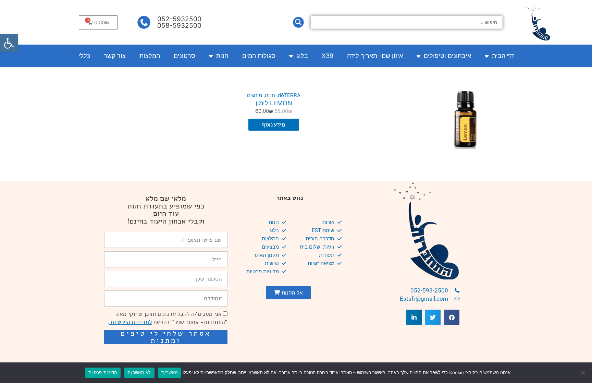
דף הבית (503, 55)
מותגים (254, 95)
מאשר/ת (169, 372)
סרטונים (184, 55)
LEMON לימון (274, 103)
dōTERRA (289, 95)
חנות (222, 55)
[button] (9, 43)
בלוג (302, 55)
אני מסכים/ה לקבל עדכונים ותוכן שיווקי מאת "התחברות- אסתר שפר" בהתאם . (167, 318)
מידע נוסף (273, 124)
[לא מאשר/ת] (583, 372)
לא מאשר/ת (139, 372)
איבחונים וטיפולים (447, 55)
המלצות (149, 55)
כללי (84, 55)
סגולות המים (258, 55)
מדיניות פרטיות (103, 372)
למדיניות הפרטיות (130, 322)
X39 (327, 55)
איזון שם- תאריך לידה (375, 55)
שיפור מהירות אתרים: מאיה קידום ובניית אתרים (169, 353)
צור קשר (115, 55)
